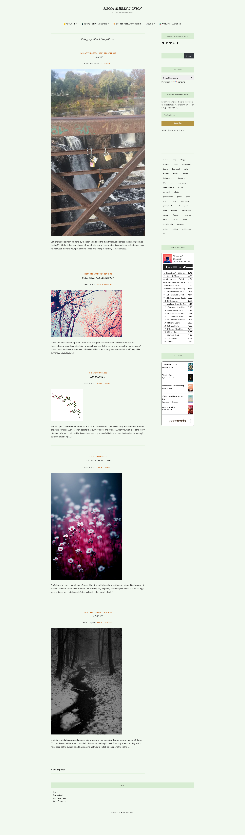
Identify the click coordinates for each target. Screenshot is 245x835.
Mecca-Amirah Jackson (123, 8)
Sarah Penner (168, 367)
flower (175, 174)
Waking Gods (167, 375)
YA (164, 233)
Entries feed (58, 795)
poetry (173, 201)
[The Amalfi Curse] (190, 371)
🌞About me (69, 24)
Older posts (59, 769)
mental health (168, 187)
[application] (178, 267)
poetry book (167, 206)
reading (174, 210)
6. (174, 288)
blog (174, 160)
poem (179, 197)
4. (174, 282)
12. (174, 307)
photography (168, 197)
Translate (181, 82)
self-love (175, 220)
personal (166, 192)
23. (168, 341)
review (165, 215)
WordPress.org (59, 801)
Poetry (93, 53)
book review (186, 164)
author (165, 160)
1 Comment (107, 64)
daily (186, 169)
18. (171, 326)
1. (174, 273)
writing (175, 229)
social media (168, 224)
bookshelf (176, 169)
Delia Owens (168, 388)
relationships (187, 210)
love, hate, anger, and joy (98, 277)
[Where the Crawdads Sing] (190, 392)
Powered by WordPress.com (122, 813)
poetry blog (185, 201)
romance (187, 215)
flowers (186, 174)
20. (171, 332)
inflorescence (168, 178)
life (164, 183)
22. (170, 338)
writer (165, 229)
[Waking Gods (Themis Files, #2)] (190, 381)
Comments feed (59, 798)
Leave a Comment (104, 284)
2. (171, 276)
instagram (182, 178)
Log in (55, 792)
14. (174, 313)
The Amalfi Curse (169, 364)
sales (165, 220)
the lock (97, 56)
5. (171, 285)
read (165, 210)
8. (173, 294)
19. (173, 329)
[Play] (166, 267)
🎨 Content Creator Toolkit (127, 24)
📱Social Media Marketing (94, 24)
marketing (182, 183)
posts (186, 206)
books (165, 169)
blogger (183, 160)
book (176, 164)
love (171, 183)
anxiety (98, 616)
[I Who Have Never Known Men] (190, 402)
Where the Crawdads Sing (173, 386)
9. (174, 298)
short (185, 220)
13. (174, 310)
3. (173, 279)
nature (180, 187)
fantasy (166, 174)
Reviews (176, 215)
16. (174, 319)
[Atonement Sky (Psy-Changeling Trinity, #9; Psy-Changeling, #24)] (190, 414)
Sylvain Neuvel (169, 378)
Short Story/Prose (107, 53)
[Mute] (184, 267)
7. (174, 291)
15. (174, 316)
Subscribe (178, 123)
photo (176, 192)
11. (174, 304)
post (178, 206)
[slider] (188, 266)
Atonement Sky (168, 407)
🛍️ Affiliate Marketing (170, 24)
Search (189, 56)
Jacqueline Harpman (171, 402)
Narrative (85, 53)
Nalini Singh (168, 409)
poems (188, 197)
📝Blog (149, 24)
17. (171, 323)
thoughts (107, 274)
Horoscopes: (97, 376)
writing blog (186, 229)
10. (170, 301)
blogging (166, 164)
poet (165, 201)
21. (171, 335)
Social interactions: (98, 460)
